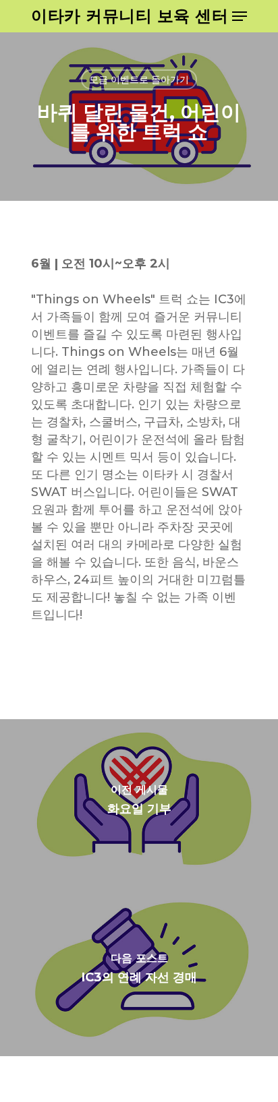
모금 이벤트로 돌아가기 (139, 79)
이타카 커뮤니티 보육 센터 (129, 16)
